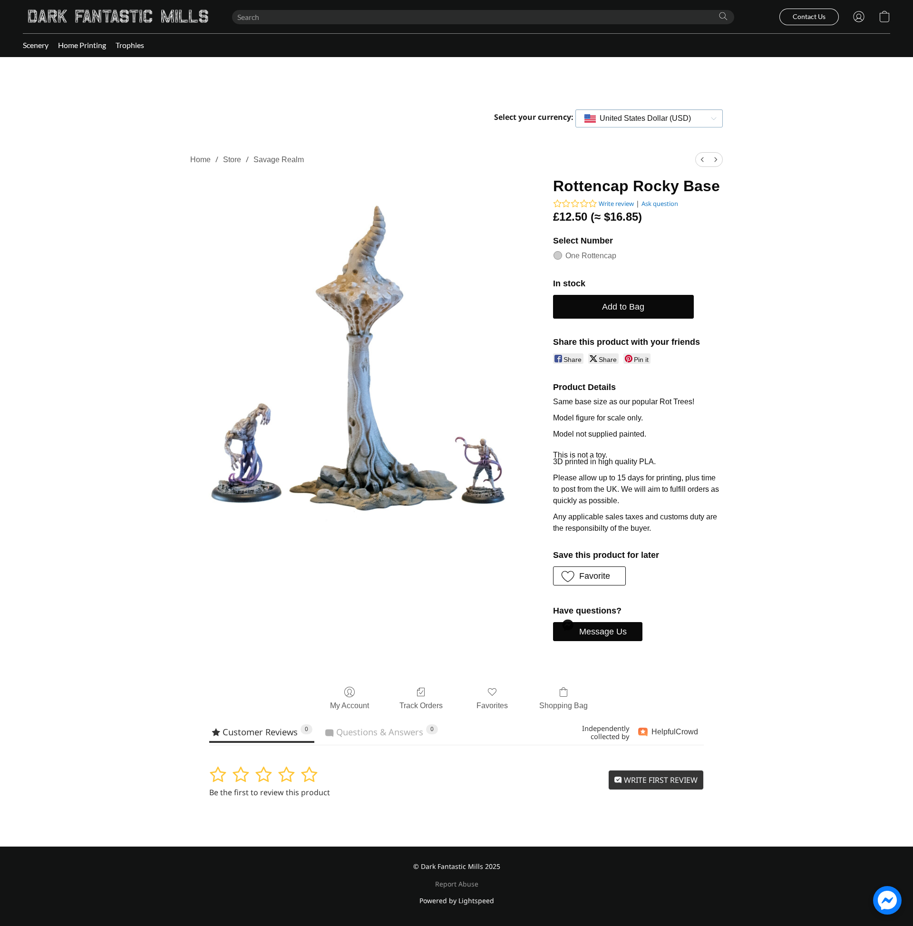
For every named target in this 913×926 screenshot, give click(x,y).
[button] (118, 17)
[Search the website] (723, 16)
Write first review (660, 780)
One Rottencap (590, 256)
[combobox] (649, 118)
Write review (616, 203)
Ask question (659, 203)
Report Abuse (456, 883)
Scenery (36, 44)
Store (232, 160)
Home (200, 160)
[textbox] (642, 118)
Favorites (492, 706)
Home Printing (82, 44)
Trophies (130, 44)
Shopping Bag (563, 706)
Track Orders (421, 706)
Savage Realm (278, 160)
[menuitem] (702, 159)
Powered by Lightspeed (456, 900)
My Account (349, 706)
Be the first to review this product (269, 792)
